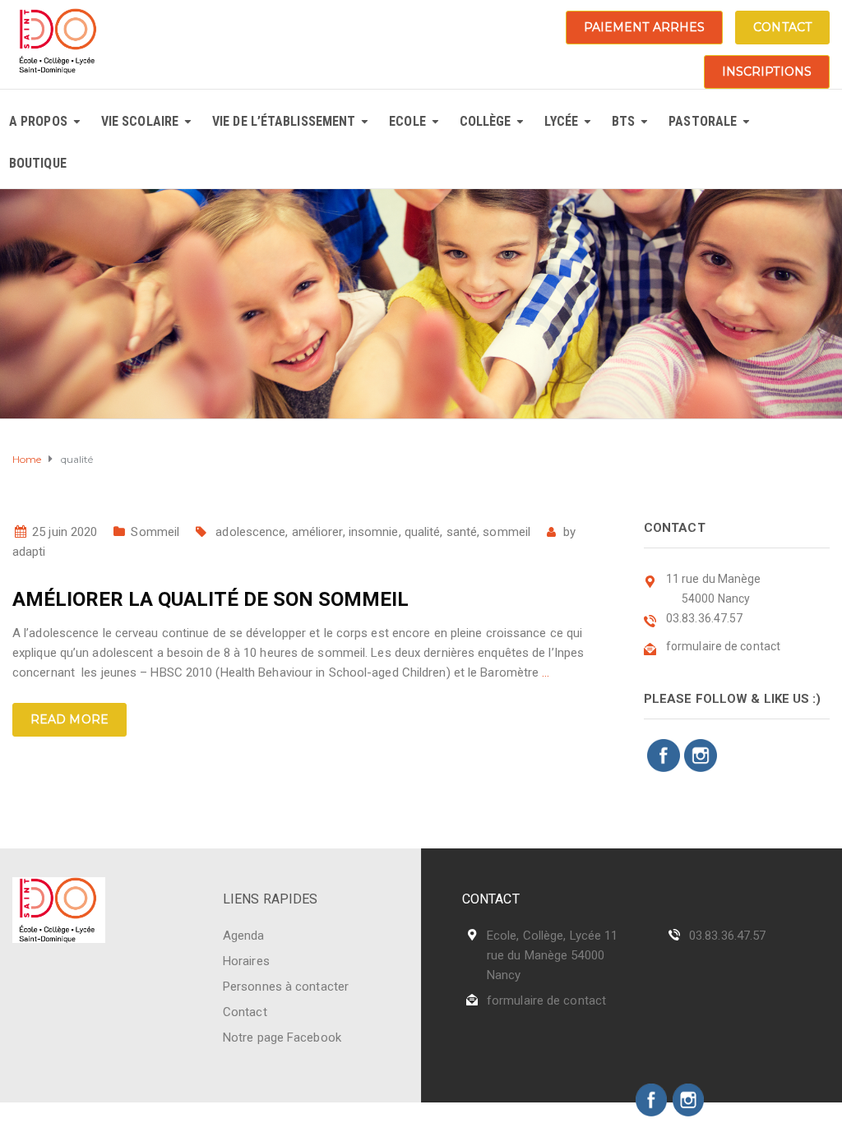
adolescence (250, 532)
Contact (245, 1012)
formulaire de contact (546, 1000)
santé (462, 532)
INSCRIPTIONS (767, 71)
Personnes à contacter (286, 986)
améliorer (317, 532)
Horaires (246, 961)
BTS (623, 121)
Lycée (561, 121)
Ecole (407, 121)
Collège (485, 121)
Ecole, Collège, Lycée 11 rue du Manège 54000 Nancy (552, 955)
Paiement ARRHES (645, 27)
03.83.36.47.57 (727, 935)
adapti (29, 551)
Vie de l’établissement (283, 121)
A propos (38, 121)
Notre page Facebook (282, 1037)
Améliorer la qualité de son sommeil (210, 599)
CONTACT (782, 27)
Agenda (244, 935)
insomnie (374, 532)
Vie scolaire (139, 121)
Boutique (38, 163)
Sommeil (155, 532)
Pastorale (703, 121)
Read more (69, 719)
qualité (423, 532)
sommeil (506, 532)
